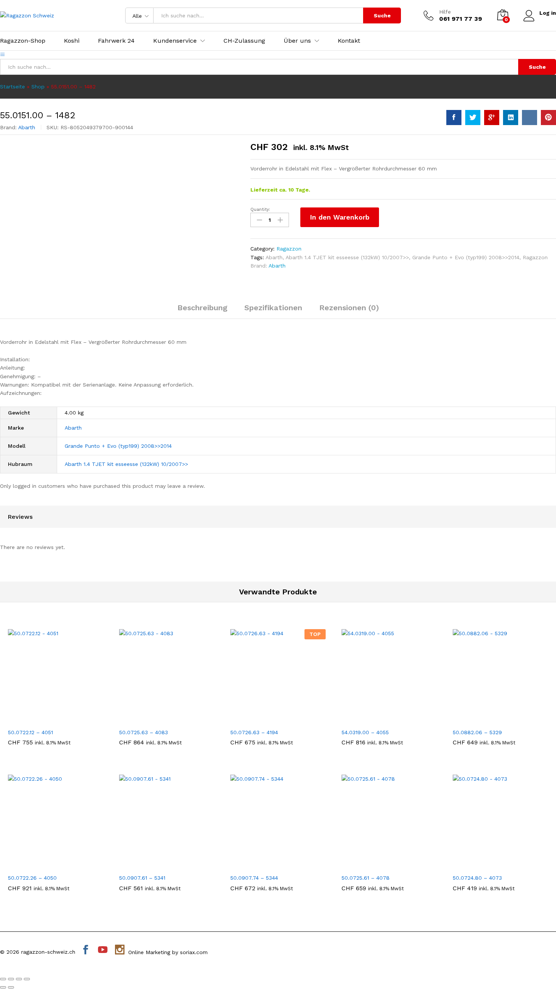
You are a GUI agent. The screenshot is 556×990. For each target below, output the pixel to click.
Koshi (71, 41)
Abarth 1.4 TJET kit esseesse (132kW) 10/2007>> (347, 257)
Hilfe (445, 12)
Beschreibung (202, 307)
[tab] (202, 311)
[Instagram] (119, 950)
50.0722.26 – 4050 (32, 878)
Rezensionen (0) (349, 307)
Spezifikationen (273, 307)
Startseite (12, 87)
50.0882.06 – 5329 (477, 732)
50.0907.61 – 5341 (142, 878)
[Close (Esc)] (3, 979)
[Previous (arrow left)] (3, 987)
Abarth (26, 127)
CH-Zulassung (244, 41)
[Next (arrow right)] (11, 987)
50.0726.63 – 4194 (254, 732)
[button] (46, 719)
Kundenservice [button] (175, 41)
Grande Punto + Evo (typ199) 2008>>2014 (465, 257)
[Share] (11, 979)
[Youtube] (102, 950)
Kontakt (349, 41)
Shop (38, 87)
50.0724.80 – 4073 (477, 878)
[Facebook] (85, 950)
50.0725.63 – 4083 (143, 732)
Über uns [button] (297, 41)
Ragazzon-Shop (22, 41)
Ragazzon (288, 249)
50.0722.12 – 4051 (30, 732)
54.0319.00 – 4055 (365, 732)
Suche (382, 15)
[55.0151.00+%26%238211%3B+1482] (472, 117)
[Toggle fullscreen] (19, 979)
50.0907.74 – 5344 (254, 878)
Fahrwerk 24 (116, 41)
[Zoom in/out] (27, 979)
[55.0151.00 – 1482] (453, 117)
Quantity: (260, 209)
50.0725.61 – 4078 (366, 878)
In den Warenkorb (340, 217)
